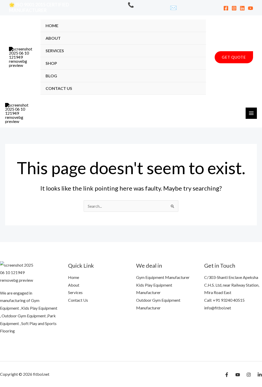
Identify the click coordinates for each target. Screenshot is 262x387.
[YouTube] (250, 8)
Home (52, 25)
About (53, 38)
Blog (51, 75)
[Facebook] (225, 8)
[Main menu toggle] (251, 113)
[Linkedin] (242, 8)
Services (55, 50)
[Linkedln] (259, 374)
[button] (234, 57)
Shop (51, 63)
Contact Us (59, 88)
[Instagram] (234, 8)
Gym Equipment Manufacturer (163, 277)
